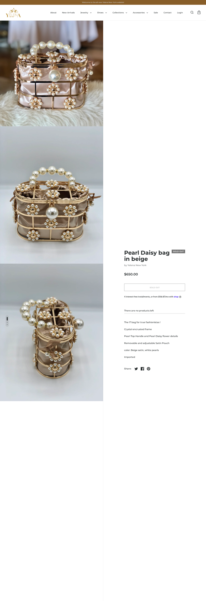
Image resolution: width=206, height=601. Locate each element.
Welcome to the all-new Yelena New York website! (103, 2)
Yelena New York (137, 265)
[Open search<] (192, 12)
